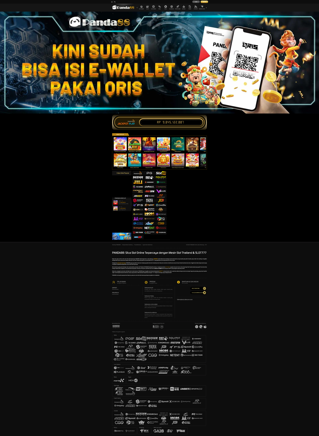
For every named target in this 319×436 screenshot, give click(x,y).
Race (160, 8)
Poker (189, 8)
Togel (165, 8)
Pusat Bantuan (137, 244)
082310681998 (195, 288)
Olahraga (171, 8)
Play (132, 123)
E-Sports (196, 8)
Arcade (183, 8)
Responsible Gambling (127, 244)
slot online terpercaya (121, 262)
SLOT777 (161, 271)
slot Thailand (167, 267)
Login (196, 1)
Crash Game (177, 8)
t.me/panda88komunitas (197, 292)
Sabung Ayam (202, 8)
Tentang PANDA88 (116, 244)
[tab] (138, 173)
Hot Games (141, 8)
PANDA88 (155, 258)
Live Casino (153, 8)
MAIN (121, 144)
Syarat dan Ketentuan (147, 244)
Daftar (204, 1)
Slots (147, 8)
